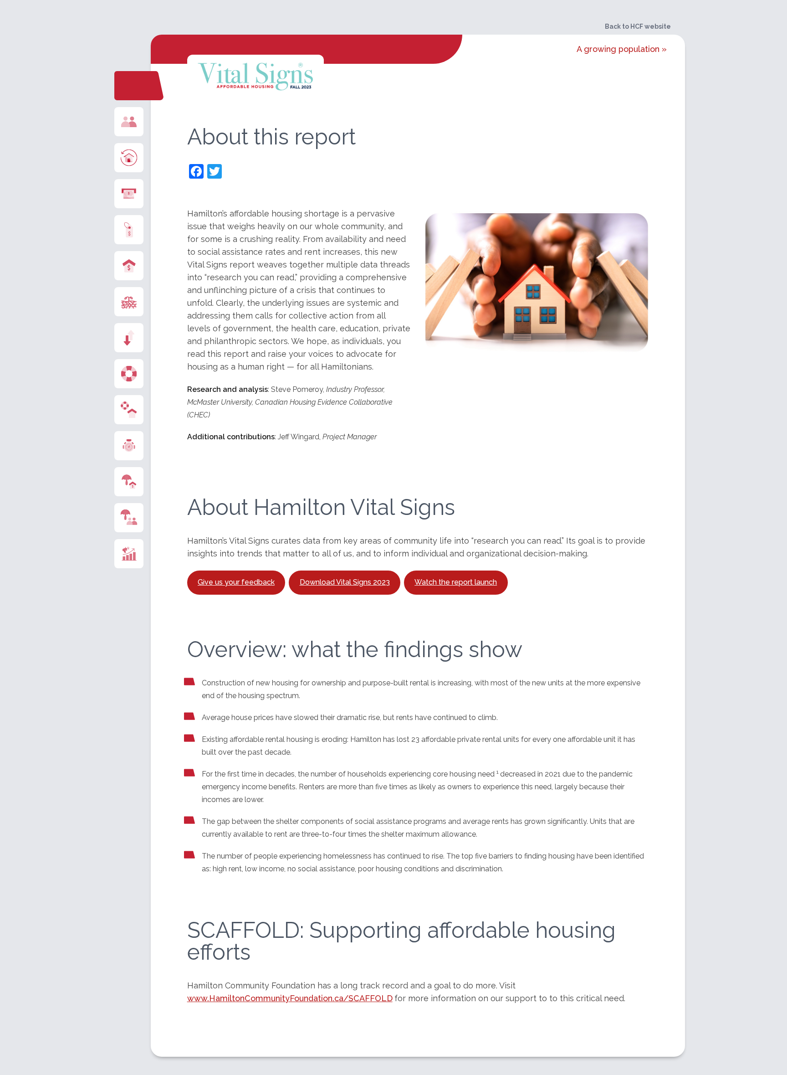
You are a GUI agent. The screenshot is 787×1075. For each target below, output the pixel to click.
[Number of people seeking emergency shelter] (128, 517)
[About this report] (127, 85)
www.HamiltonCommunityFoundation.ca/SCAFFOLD (290, 998)
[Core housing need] (128, 373)
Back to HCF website (638, 26)
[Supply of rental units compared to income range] (128, 337)
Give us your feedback (236, 582)
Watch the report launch (455, 582)
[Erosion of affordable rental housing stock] (128, 301)
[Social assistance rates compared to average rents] (128, 481)
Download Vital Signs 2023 (345, 582)
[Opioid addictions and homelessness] (128, 553)
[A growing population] (128, 121)
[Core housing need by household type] (128, 409)
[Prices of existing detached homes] (128, 229)
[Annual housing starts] (128, 157)
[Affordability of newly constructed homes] (128, 193)
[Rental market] (128, 265)
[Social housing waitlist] (128, 445)
